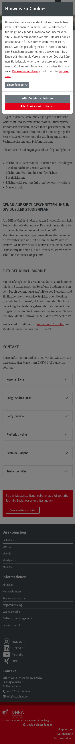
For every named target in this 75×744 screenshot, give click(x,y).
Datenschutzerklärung (26, 71)
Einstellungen (15, 84)
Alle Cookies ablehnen (37, 98)
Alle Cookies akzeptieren (37, 106)
